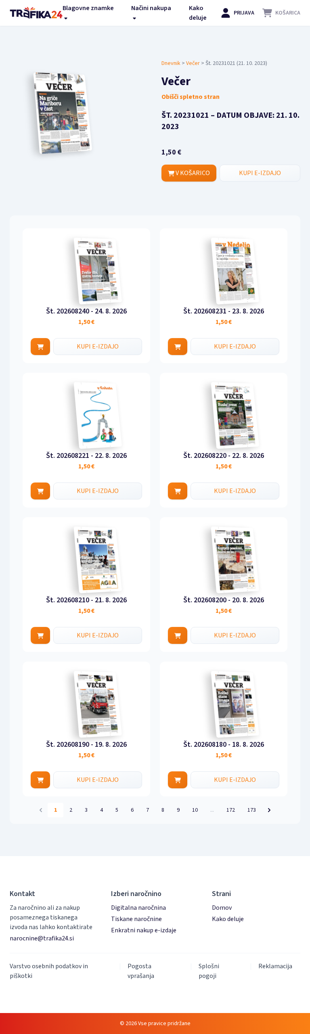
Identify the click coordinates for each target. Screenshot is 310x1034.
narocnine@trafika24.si (42, 938)
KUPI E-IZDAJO (260, 173)
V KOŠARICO (192, 173)
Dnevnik (170, 63)
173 (251, 810)
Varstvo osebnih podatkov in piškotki (49, 971)
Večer (193, 63)
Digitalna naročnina (138, 907)
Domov (222, 907)
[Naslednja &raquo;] (269, 810)
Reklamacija (275, 966)
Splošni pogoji (209, 971)
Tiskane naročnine (136, 919)
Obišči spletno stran (190, 96)
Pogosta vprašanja (141, 971)
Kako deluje (198, 13)
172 (230, 810)
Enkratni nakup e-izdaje (143, 930)
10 (195, 810)
